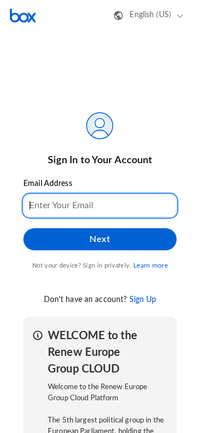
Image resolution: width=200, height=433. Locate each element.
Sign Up (143, 300)
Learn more (150, 265)
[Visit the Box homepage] (23, 15)
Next (99, 239)
